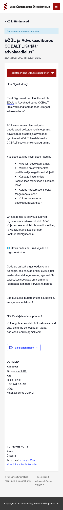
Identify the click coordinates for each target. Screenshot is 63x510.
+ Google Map (27, 460)
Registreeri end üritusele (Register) (30, 72)
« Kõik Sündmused (17, 21)
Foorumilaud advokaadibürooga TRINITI (44, 480)
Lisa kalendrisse (24, 347)
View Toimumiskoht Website (22, 464)
